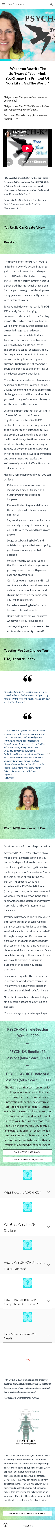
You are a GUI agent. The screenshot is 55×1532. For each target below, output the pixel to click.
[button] (3, 4)
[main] (27, 76)
